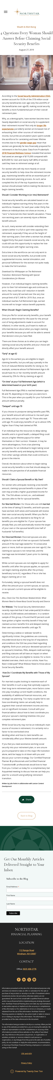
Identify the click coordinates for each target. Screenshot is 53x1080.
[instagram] (34, 980)
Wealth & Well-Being (26, 27)
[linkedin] (24, 980)
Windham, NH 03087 (26, 953)
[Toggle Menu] (6, 12)
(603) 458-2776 (29, 969)
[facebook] (19, 980)
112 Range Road (26, 950)
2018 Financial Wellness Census (16, 153)
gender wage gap (28, 142)
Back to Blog (26, 815)
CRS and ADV (26, 1053)
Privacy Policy (26, 1063)
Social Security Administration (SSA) (34, 96)
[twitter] (29, 980)
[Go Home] (26, 12)
